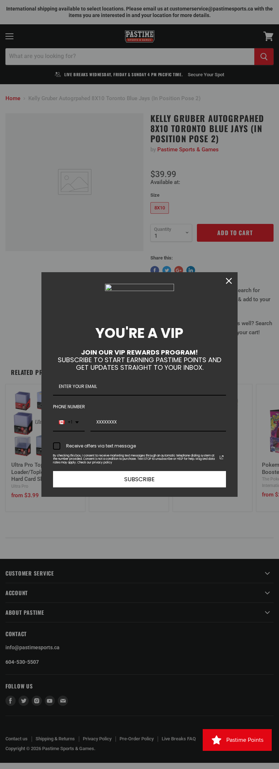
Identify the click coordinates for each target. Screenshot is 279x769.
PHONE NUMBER (69, 407)
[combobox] (69, 422)
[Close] (229, 281)
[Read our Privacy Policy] (221, 457)
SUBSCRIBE (139, 479)
